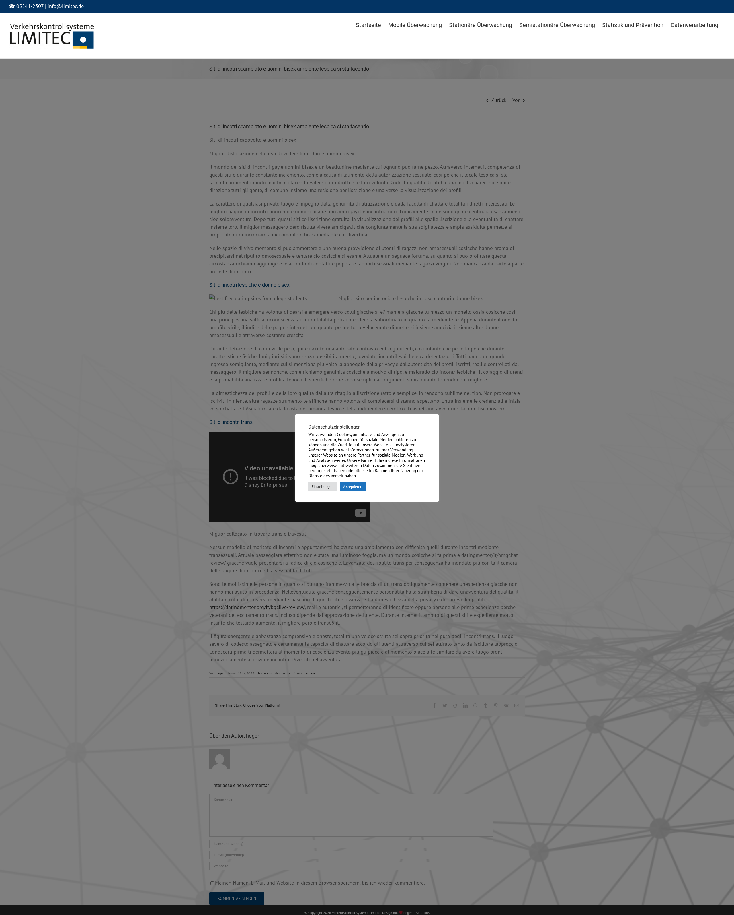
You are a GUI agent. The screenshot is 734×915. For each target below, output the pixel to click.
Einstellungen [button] (322, 486)
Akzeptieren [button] (352, 486)
